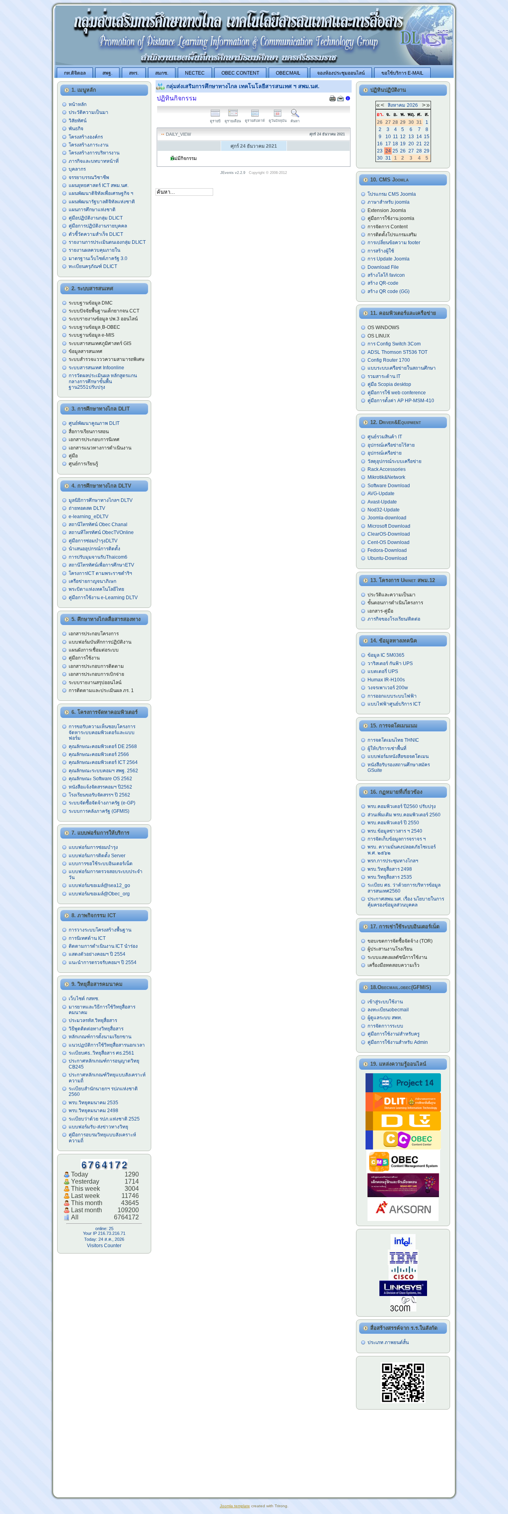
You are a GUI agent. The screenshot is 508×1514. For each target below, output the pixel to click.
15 (426, 136)
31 (388, 158)
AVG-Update (381, 493)
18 (395, 144)
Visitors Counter (104, 1245)
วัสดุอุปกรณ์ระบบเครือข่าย (394, 461)
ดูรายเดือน (233, 121)
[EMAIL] (340, 99)
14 (419, 136)
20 (411, 144)
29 (426, 151)
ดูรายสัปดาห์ (255, 121)
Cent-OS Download (389, 542)
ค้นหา (295, 121)
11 (395, 136)
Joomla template (235, 1506)
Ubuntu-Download (387, 558)
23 (380, 151)
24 (388, 151)
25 (395, 151)
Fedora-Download (387, 550)
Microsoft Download (389, 526)
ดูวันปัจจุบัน (278, 121)
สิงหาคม (396, 105)
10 (388, 136)
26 (403, 151)
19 (403, 144)
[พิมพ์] (332, 99)
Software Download (389, 485)
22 (426, 144)
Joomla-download (387, 518)
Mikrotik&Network (386, 477)
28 (419, 151)
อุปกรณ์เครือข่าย (385, 453)
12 (403, 136)
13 (411, 136)
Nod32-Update (384, 510)
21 (419, 144)
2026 (412, 105)
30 (380, 158)
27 (411, 151)
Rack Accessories (387, 469)
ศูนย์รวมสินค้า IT (385, 437)
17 (388, 144)
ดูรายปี (215, 121)
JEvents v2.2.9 (233, 173)
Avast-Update (382, 502)
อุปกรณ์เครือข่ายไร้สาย (391, 445)
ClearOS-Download (389, 534)
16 (380, 144)
